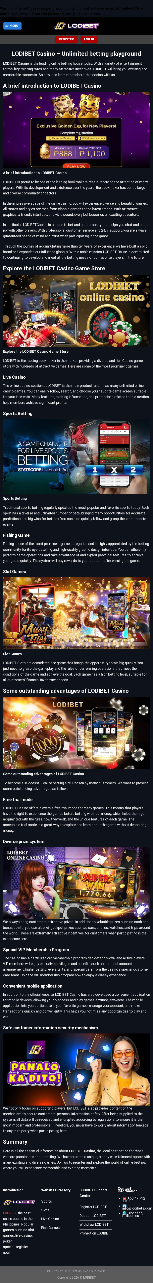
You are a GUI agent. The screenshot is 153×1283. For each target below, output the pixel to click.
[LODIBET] (76, 26)
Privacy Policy (58, 1271)
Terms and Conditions (89, 1271)
